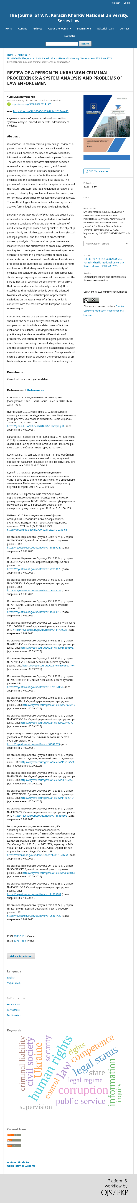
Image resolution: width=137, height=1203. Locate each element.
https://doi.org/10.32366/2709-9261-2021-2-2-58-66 (37, 529)
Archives (37, 28)
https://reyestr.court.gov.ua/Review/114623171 (48, 797)
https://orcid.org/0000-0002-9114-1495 (32, 104)
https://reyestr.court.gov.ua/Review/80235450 (47, 780)
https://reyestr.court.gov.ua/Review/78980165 (48, 873)
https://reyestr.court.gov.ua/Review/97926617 (48, 705)
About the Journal (58, 28)
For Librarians (14, 1015)
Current (22, 28)
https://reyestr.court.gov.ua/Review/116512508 (48, 762)
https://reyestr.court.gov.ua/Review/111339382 (34, 894)
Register (115, 2)
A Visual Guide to (21, 1163)
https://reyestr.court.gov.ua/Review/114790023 (40, 629)
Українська (14, 983)
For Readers (13, 1004)
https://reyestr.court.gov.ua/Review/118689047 (34, 547)
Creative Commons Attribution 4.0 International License (104, 311)
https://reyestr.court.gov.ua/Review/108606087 (48, 647)
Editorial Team (105, 28)
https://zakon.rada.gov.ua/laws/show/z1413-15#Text (37, 855)
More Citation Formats (97, 243)
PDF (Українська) (98, 171)
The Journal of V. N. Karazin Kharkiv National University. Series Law (68, 17)
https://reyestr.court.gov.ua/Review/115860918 (34, 612)
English (11, 977)
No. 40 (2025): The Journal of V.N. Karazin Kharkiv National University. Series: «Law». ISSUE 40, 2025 (59, 58)
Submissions (84, 28)
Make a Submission (21, 956)
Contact (124, 28)
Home (8, 28)
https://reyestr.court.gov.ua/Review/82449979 (47, 722)
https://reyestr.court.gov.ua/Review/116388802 (40, 815)
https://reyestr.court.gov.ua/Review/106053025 (34, 590)
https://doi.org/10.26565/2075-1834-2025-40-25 (40, 111)
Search (85, 43)
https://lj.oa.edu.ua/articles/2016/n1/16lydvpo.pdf (35, 426)
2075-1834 (20, 940)
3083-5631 (20, 936)
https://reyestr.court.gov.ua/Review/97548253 (33, 744)
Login (127, 2)
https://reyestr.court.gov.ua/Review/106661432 (34, 915)
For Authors (13, 1009)
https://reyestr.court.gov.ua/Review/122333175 (34, 569)
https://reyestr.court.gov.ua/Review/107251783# (35, 687)
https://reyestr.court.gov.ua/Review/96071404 (48, 665)
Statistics (69, 35)
